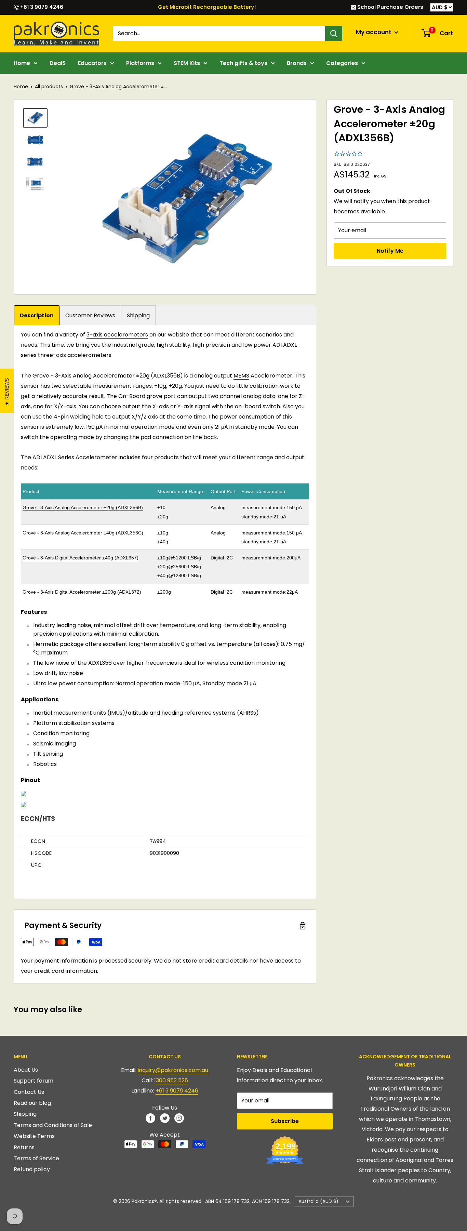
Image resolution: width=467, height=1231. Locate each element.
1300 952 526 (171, 1080)
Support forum (33, 1081)
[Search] (333, 33)
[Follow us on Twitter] (165, 1118)
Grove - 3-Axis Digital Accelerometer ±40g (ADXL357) (80, 557)
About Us (26, 1070)
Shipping (138, 315)
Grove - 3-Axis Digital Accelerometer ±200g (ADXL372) (82, 592)
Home (22, 63)
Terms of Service (36, 1158)
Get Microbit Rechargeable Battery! (207, 7)
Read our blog (32, 1103)
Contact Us (29, 1092)
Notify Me (390, 251)
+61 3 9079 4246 (41, 7)
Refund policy (32, 1169)
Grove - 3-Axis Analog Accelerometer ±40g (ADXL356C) (83, 532)
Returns (24, 1147)
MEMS (241, 376)
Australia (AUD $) (318, 1201)
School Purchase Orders (389, 7)
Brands (297, 63)
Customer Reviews (90, 315)
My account (374, 32)
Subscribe (285, 1121)
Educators (92, 63)
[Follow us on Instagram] (179, 1118)
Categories (342, 63)
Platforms (140, 63)
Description (37, 315)
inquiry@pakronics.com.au (173, 1070)
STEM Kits (187, 63)
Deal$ (58, 63)
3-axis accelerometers (117, 335)
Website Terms (34, 1136)
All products (49, 86)
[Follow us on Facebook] (150, 1118)
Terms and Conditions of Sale (53, 1125)
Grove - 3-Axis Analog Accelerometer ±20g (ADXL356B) (83, 507)
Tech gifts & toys (243, 63)
